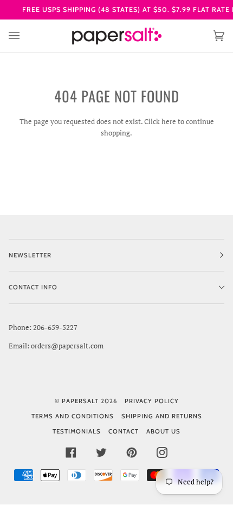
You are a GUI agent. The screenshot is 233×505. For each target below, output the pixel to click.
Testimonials (77, 431)
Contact (123, 431)
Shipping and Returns (161, 416)
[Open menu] (25, 36)
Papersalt (80, 401)
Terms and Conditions (72, 416)
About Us (163, 431)
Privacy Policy (152, 401)
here (168, 121)
